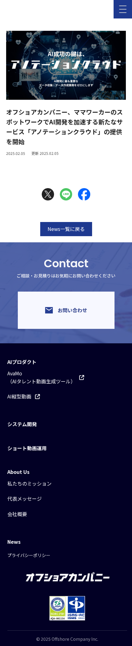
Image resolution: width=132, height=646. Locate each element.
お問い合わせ (72, 310)
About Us (18, 471)
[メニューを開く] (123, 9)
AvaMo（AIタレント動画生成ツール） (41, 377)
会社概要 (17, 514)
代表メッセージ (24, 498)
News (14, 541)
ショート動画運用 (27, 448)
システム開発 (22, 424)
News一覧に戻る (66, 228)
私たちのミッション (29, 483)
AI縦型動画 (19, 396)
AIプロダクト (22, 361)
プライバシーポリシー (28, 555)
